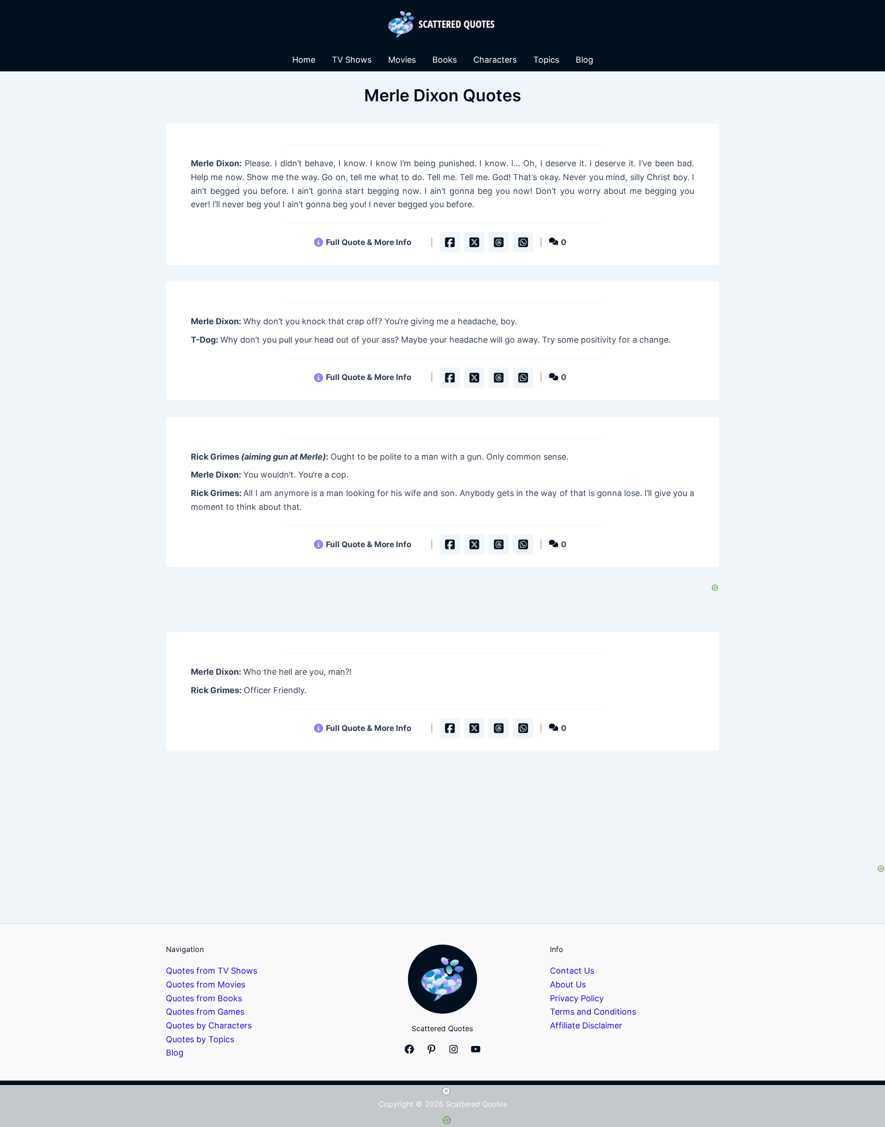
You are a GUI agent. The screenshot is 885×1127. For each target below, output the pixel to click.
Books (444, 59)
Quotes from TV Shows (211, 970)
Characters (495, 59)
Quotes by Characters (209, 1025)
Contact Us (572, 970)
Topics (546, 59)
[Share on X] (474, 242)
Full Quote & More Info (368, 242)
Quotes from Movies (205, 984)
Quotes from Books (204, 998)
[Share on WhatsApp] (523, 242)
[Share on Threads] (499, 242)
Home (303, 59)
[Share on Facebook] (450, 242)
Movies (402, 59)
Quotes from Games (205, 1011)
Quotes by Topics (200, 1039)
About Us (568, 984)
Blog (584, 59)
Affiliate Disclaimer (586, 1025)
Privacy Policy (577, 998)
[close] (446, 1091)
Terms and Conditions (593, 1011)
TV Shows (352, 59)
